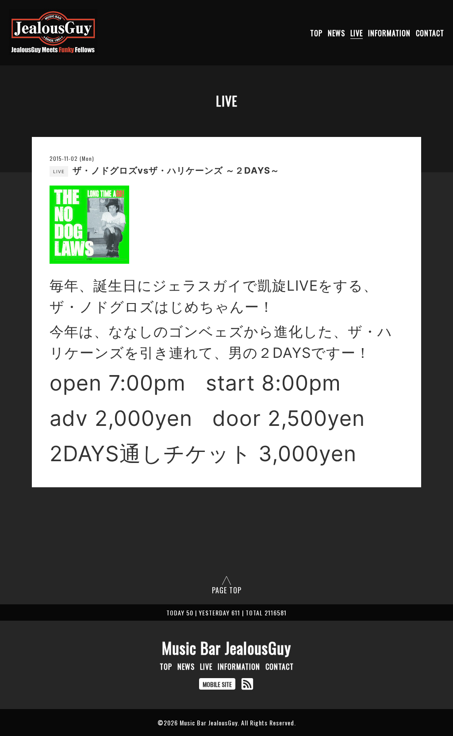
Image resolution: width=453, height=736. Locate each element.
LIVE (356, 33)
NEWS (336, 33)
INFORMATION (389, 33)
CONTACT (430, 33)
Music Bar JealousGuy (226, 647)
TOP (316, 33)
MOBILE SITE (217, 684)
